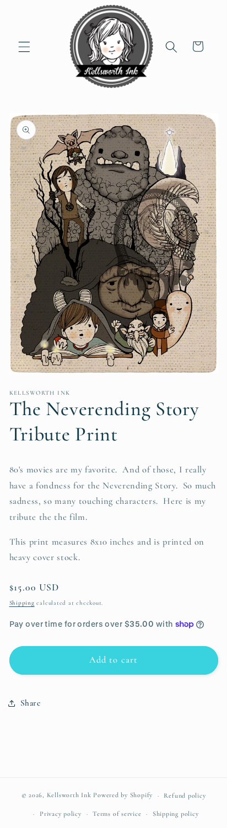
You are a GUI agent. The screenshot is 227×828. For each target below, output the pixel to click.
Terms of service (117, 814)
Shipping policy (176, 814)
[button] (24, 46)
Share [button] (30, 703)
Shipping (22, 602)
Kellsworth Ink (69, 795)
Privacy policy (61, 814)
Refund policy (185, 795)
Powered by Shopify (123, 795)
